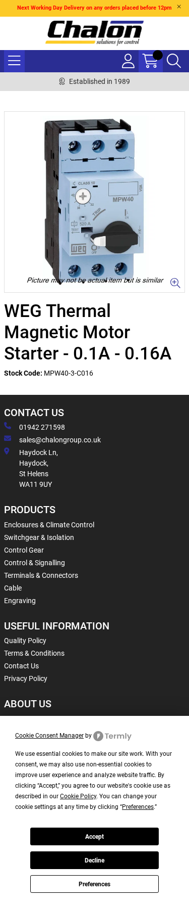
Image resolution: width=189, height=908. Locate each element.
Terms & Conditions (34, 653)
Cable (13, 588)
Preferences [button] (138, 806)
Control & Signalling (34, 563)
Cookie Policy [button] (78, 796)
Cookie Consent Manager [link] (49, 735)
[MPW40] (94, 202)
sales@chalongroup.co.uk (60, 440)
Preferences (94, 884)
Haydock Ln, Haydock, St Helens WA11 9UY (38, 468)
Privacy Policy (25, 678)
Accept (94, 836)
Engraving (20, 601)
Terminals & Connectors (41, 575)
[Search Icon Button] (174, 61)
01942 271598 (42, 427)
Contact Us (21, 666)
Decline (94, 860)
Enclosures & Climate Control (49, 525)
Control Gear (24, 550)
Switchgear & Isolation (39, 537)
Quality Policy (25, 641)
